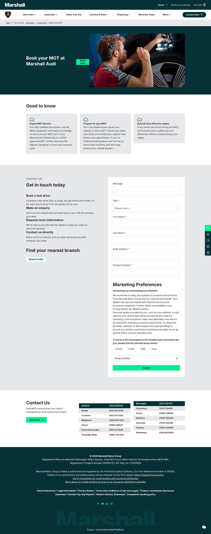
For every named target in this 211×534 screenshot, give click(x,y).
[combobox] (146, 208)
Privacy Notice (86, 490)
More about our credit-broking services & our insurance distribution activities (105, 482)
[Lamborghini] (8, 14)
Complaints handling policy (141, 494)
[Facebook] (98, 503)
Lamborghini (42, 23)
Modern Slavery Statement (110, 494)
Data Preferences (46, 490)
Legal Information (67, 490)
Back (8, 23)
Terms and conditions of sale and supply (117, 490)
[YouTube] (102, 503)
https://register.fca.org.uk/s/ (149, 475)
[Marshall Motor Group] (15, 5)
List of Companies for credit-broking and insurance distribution (105, 478)
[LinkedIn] (107, 503)
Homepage (30, 23)
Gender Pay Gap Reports (81, 494)
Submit (146, 368)
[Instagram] (111, 503)
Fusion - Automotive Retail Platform (105, 529)
